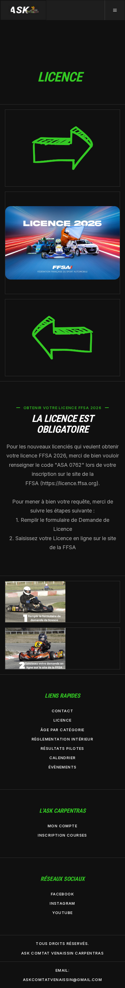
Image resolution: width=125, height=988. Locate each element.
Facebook (62, 894)
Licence (62, 720)
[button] (115, 10)
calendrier (62, 757)
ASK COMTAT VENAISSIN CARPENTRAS (62, 953)
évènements (63, 767)
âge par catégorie (62, 729)
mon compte (62, 825)
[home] (23, 10)
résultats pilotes (62, 748)
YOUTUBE (62, 912)
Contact (63, 710)
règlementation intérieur (63, 739)
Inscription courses (62, 835)
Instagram (62, 903)
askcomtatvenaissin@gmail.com (62, 979)
